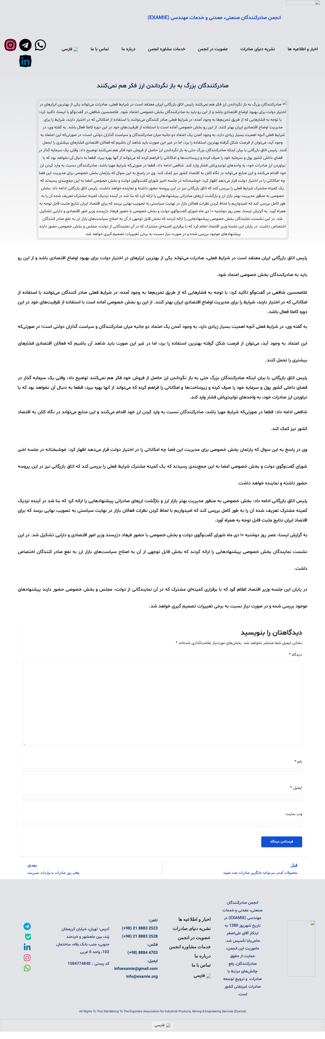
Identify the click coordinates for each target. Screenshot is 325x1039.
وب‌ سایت (294, 814)
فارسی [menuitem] (159, 1025)
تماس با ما (100, 49)
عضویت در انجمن (213, 49)
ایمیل (296, 788)
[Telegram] (25, 45)
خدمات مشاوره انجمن (166, 49)
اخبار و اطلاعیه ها (303, 49)
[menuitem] (69, 49)
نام (298, 762)
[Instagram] (10, 45)
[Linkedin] (25, 61)
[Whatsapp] (40, 45)
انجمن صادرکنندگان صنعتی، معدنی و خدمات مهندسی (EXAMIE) (214, 17)
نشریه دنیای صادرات (257, 49)
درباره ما (128, 49)
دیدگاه (295, 655)
